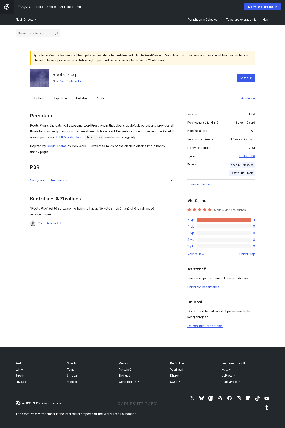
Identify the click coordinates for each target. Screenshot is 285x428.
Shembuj (72, 363)
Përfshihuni (177, 363)
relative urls (237, 172)
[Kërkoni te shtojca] (56, 33)
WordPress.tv (129, 381)
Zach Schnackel (70, 81)
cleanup (235, 165)
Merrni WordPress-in (262, 6)
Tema (70, 369)
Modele (72, 381)
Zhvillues (124, 375)
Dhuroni (176, 375)
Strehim (20, 375)
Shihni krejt (247, 254)
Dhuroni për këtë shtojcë (205, 326)
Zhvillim (101, 98)
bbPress (229, 375)
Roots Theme (56, 146)
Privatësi (21, 381)
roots (250, 172)
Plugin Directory (26, 19)
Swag (175, 381)
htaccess (248, 165)
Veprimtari (176, 369)
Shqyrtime (60, 98)
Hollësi (38, 98)
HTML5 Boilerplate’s (69, 137)
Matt (226, 369)
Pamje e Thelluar (199, 184)
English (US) (247, 156)
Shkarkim (246, 78)
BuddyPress (231, 381)
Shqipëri (57, 403)
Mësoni (123, 363)
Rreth (19, 363)
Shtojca (72, 375)
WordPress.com (233, 363)
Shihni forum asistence (203, 287)
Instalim (81, 98)
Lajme (19, 369)
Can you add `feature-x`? (48, 180)
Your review (195, 254)
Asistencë (248, 98)
